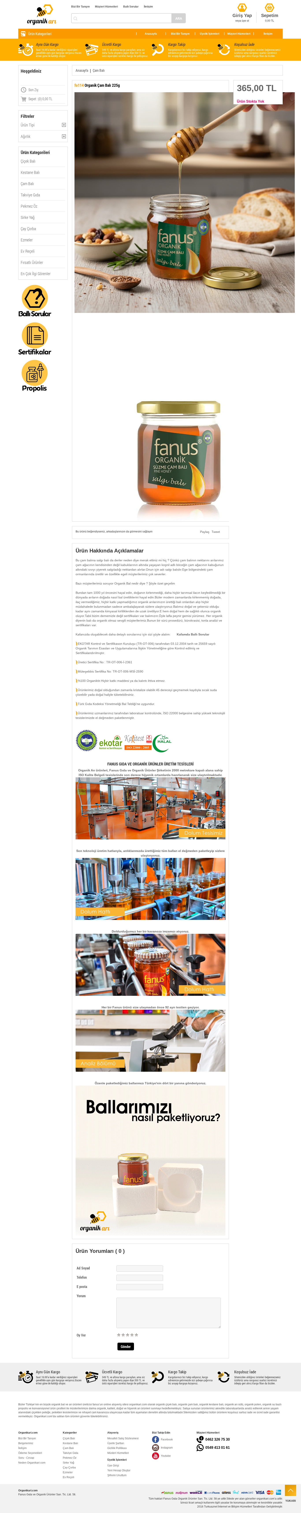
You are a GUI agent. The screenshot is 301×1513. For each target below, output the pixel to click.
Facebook (167, 1439)
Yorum (81, 1295)
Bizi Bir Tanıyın (80, 6)
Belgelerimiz (25, 1443)
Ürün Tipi (28, 126)
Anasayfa (151, 33)
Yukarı (290, 1500)
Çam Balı (27, 183)
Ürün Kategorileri (40, 33)
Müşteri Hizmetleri (106, 6)
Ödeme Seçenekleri (30, 1453)
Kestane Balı (30, 172)
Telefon (82, 1277)
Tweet (216, 532)
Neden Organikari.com (31, 1462)
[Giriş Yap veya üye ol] (242, 2)
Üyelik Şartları (115, 1443)
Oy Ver (81, 1335)
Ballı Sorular (131, 6)
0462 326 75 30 (217, 1439)
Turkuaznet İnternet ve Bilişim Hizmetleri (228, 1506)
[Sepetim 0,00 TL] (269, 2)
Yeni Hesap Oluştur (118, 1470)
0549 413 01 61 (217, 1447)
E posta (82, 1286)
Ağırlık (25, 138)
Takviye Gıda (30, 194)
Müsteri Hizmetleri (118, 1453)
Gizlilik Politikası (117, 1448)
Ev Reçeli (28, 251)
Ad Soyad (83, 1268)
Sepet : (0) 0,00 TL (40, 98)
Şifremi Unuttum (116, 1475)
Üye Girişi (113, 1465)
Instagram (167, 1447)
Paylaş (204, 532)
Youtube (166, 1455)
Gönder (126, 1346)
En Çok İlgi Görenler (35, 273)
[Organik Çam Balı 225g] (150, 202)
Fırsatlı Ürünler (32, 262)
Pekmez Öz (29, 206)
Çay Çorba (28, 228)
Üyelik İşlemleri (209, 33)
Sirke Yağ (28, 217)
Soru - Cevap (26, 1457)
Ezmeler (27, 239)
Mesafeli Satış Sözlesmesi (123, 1438)
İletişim (148, 6)
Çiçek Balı (28, 161)
